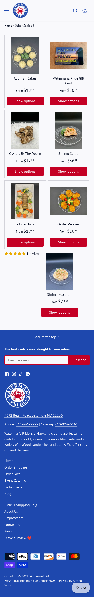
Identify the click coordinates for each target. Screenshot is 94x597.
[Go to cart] (84, 11)
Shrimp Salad (68, 153)
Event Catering (15, 480)
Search (9, 531)
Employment (13, 518)
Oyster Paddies (68, 224)
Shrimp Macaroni (59, 294)
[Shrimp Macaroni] (59, 271)
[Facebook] (7, 373)
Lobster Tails (25, 224)
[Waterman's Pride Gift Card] (68, 55)
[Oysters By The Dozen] (25, 130)
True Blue (26, 580)
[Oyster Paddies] (68, 201)
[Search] (75, 11)
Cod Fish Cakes (25, 78)
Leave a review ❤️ (17, 538)
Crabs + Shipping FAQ (20, 505)
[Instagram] (14, 373)
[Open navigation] (6, 10)
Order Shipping (15, 467)
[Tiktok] (21, 373)
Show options (25, 101)
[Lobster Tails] (25, 201)
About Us (11, 511)
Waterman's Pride (41, 576)
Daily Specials (14, 487)
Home (8, 460)
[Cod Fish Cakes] (25, 55)
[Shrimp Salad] (68, 130)
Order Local (12, 474)
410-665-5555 (27, 424)
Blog (7, 494)
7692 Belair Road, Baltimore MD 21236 (33, 415)
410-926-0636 (66, 424)
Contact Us (12, 524)
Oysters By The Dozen (25, 153)
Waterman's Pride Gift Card (68, 80)
